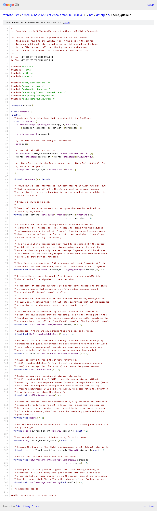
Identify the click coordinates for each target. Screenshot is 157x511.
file (66, 22)
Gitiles (18, 506)
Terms (35, 506)
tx (109, 15)
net (91, 15)
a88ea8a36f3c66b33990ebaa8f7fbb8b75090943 (52, 15)
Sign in (150, 4)
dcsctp (100, 15)
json (151, 506)
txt (144, 506)
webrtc (8, 15)
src (17, 15)
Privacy (26, 506)
